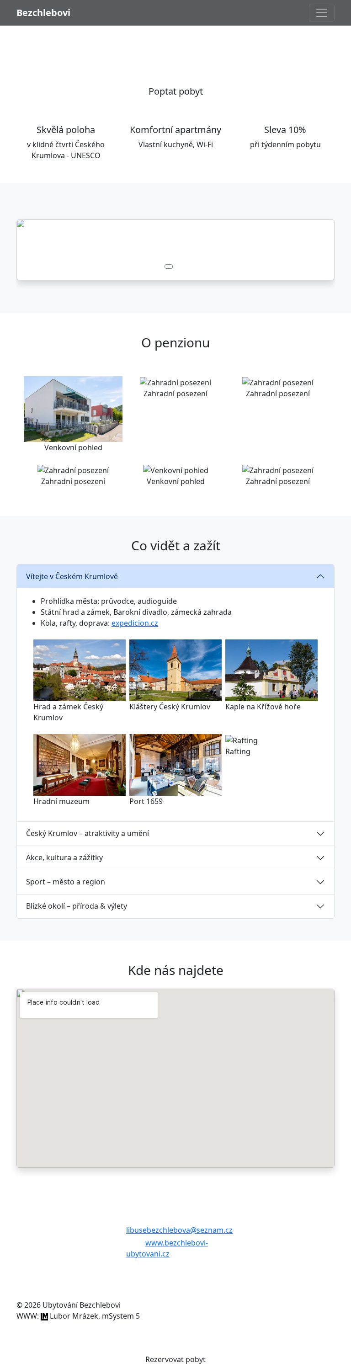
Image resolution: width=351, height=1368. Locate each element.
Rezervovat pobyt (175, 1359)
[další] (311, 249)
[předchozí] (40, 249)
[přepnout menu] (322, 13)
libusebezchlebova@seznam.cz (179, 1230)
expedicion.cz (135, 623)
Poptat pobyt (176, 91)
